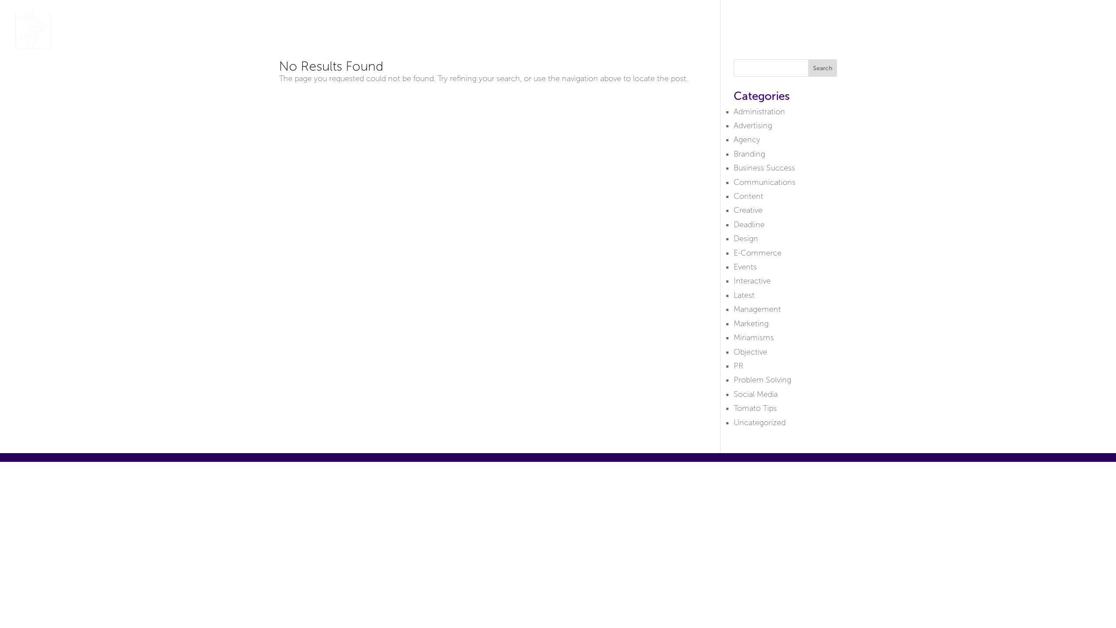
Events (745, 267)
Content (748, 196)
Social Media (756, 394)
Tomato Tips (755, 408)
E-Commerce (758, 253)
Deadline (749, 224)
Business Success (764, 168)
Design (746, 238)
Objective (750, 352)
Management (757, 309)
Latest (744, 295)
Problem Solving (762, 379)
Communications (765, 182)
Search (822, 68)
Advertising (753, 125)
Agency (747, 139)
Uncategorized (760, 422)
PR (738, 366)
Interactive (752, 280)
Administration (759, 111)
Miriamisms (754, 337)
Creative (748, 210)
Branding (749, 154)
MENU (1080, 30)
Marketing (751, 323)
